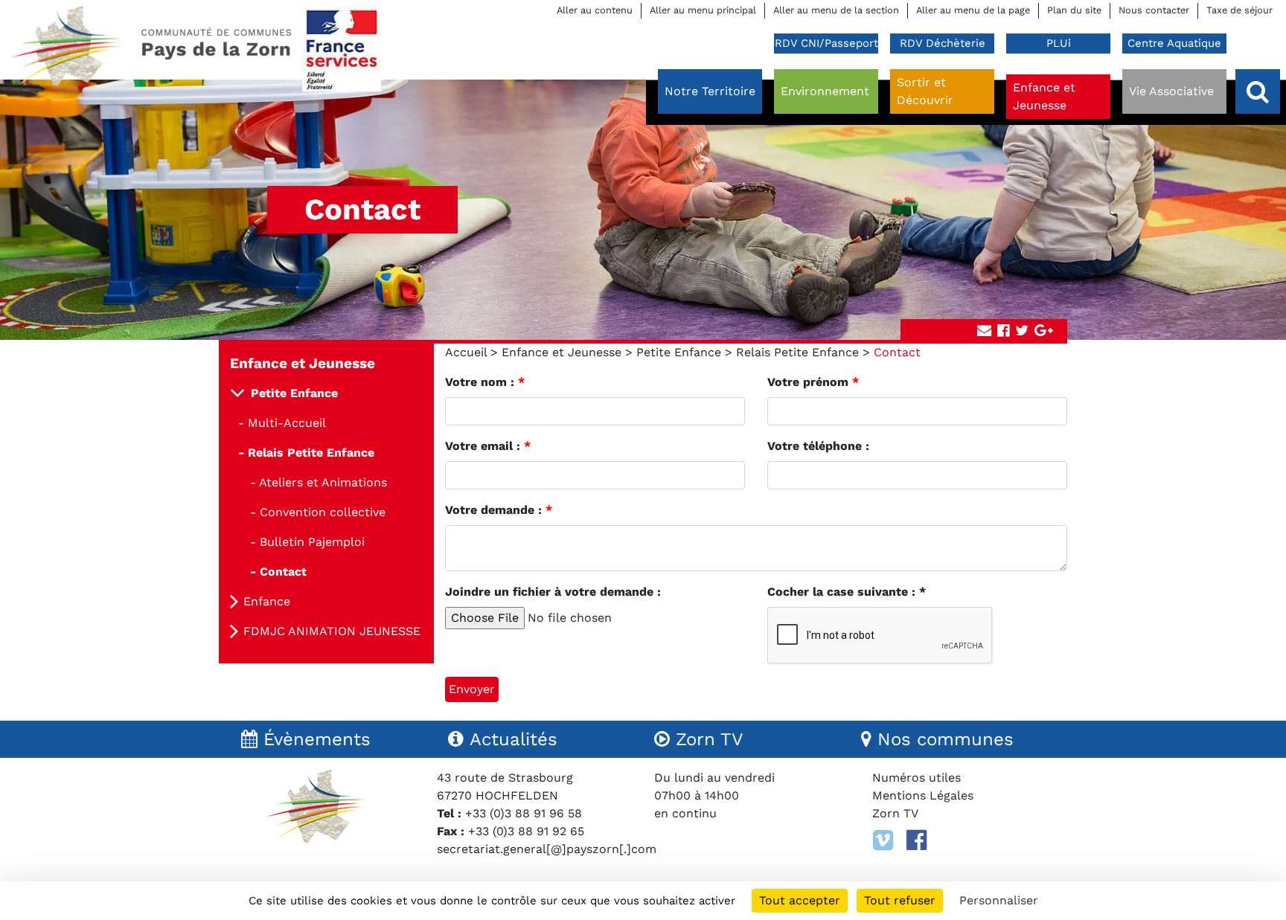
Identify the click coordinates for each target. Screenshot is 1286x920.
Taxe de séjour (1239, 10)
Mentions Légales (922, 795)
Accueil (466, 352)
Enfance (266, 601)
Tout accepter (799, 900)
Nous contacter (1154, 10)
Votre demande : (498, 510)
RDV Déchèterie (942, 43)
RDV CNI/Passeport (826, 43)
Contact (283, 571)
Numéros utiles (916, 778)
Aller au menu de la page (973, 10)
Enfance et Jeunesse (561, 352)
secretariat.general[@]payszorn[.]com (546, 849)
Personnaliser (998, 900)
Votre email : (488, 446)
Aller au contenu (595, 10)
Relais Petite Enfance (797, 352)
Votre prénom (813, 382)
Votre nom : (485, 382)
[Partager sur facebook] (1003, 331)
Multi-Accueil (287, 423)
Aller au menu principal (703, 10)
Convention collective (323, 512)
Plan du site (1074, 10)
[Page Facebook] (916, 840)
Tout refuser (899, 900)
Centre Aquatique (1174, 43)
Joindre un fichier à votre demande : (553, 592)
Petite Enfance (678, 352)
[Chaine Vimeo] (883, 840)
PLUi (1058, 43)
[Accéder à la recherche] (1257, 91)
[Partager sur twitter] (1022, 331)
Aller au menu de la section (836, 10)
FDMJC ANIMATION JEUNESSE (331, 631)
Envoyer (472, 689)
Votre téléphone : (818, 446)
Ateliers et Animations (323, 482)
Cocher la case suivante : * (846, 592)
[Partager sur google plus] (1043, 331)
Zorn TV (895, 813)
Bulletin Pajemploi (312, 542)
